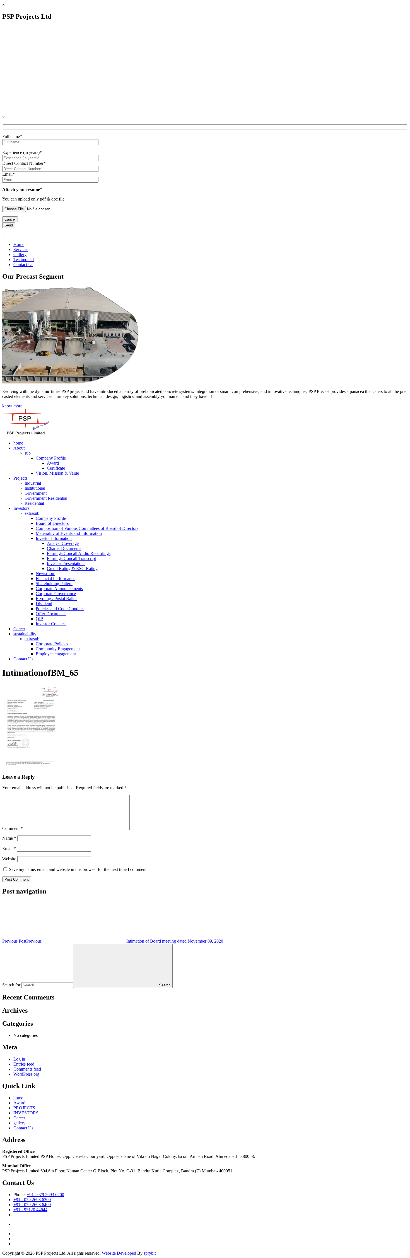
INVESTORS (25, 1112)
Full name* (12, 136)
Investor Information (54, 538)
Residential (34, 503)
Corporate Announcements (59, 588)
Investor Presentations (66, 563)
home (18, 443)
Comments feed (27, 1069)
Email (9, 848)
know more (12, 406)
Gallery (19, 254)
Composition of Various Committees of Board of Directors (87, 528)
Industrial (33, 483)
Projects (20, 478)
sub (28, 453)
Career (19, 628)
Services (20, 249)
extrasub (32, 513)
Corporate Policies (52, 643)
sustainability (24, 633)
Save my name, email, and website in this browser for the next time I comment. (78, 869)
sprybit (150, 1253)
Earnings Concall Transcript (71, 558)
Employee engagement (56, 653)
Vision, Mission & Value (57, 473)
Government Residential (46, 498)
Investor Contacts (51, 623)
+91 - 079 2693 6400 (32, 1204)
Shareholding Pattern (54, 583)
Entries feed (23, 1064)
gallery (19, 1123)
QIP (39, 618)
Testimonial (23, 259)
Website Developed (119, 1253)
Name (9, 838)
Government (36, 493)
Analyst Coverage (63, 543)
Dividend (44, 603)
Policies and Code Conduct (60, 608)
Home (18, 244)
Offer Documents (51, 613)
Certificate (56, 468)
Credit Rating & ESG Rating (72, 568)
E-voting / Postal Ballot (56, 598)
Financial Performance (55, 578)
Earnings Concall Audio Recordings (78, 553)
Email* (8, 174)
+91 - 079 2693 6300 (32, 1199)
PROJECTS (24, 1107)
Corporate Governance (56, 593)
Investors (21, 508)
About (19, 448)
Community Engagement (58, 648)
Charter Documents (64, 548)
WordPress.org (26, 1074)
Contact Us (23, 264)
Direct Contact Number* (24, 163)
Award (53, 463)
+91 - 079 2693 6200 (45, 1194)
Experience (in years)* (22, 152)
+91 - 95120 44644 (30, 1209)
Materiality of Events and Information (69, 533)
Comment (12, 828)
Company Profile (51, 458)
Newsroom (45, 573)
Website (9, 858)
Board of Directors (52, 523)
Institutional (35, 488)
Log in (19, 1059)
